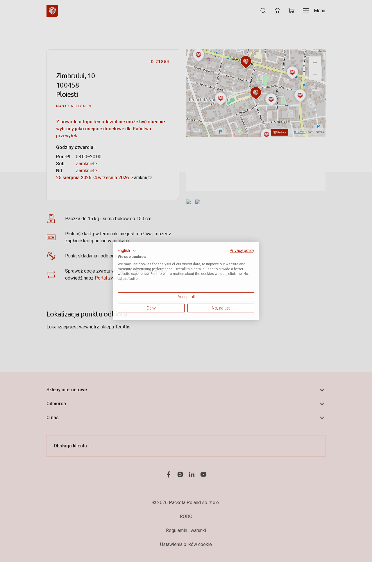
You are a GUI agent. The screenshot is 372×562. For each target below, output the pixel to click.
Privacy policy (242, 250)
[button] (127, 250)
